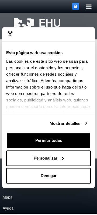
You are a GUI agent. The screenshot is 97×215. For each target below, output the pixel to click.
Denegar (49, 175)
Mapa (7, 197)
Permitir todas (48, 140)
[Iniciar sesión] (75, 6)
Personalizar (45, 158)
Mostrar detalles (65, 123)
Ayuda (8, 208)
